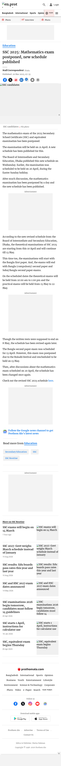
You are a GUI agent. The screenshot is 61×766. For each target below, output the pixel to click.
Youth (21, 680)
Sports (33, 13)
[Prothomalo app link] (20, 719)
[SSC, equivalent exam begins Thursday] (47, 647)
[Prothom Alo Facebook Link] (16, 704)
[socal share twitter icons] (10, 81)
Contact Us (28, 735)
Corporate (49, 685)
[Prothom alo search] (44, 5)
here (50, 380)
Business (11, 680)
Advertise (28, 730)
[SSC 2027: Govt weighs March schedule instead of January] (47, 551)
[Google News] (45, 704)
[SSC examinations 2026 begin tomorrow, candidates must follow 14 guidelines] (47, 608)
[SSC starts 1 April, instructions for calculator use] (47, 628)
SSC (35, 451)
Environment (11, 685)
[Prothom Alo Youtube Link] (38, 704)
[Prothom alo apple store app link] (41, 719)
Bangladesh (7, 13)
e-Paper (27, 690)
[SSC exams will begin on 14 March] (47, 533)
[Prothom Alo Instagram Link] (31, 704)
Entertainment (33, 680)
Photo (10, 690)
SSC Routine (11, 458)
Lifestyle (47, 680)
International (21, 13)
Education (9, 45)
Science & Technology (31, 685)
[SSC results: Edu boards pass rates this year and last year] (47, 570)
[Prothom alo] (10, 5)
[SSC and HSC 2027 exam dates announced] (47, 589)
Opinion (41, 13)
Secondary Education (16, 451)
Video (18, 690)
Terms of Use (43, 730)
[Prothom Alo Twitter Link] (24, 704)
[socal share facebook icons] (5, 81)
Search (36, 690)
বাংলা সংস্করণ (47, 690)
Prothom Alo (14, 730)
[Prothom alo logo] (30, 670)
